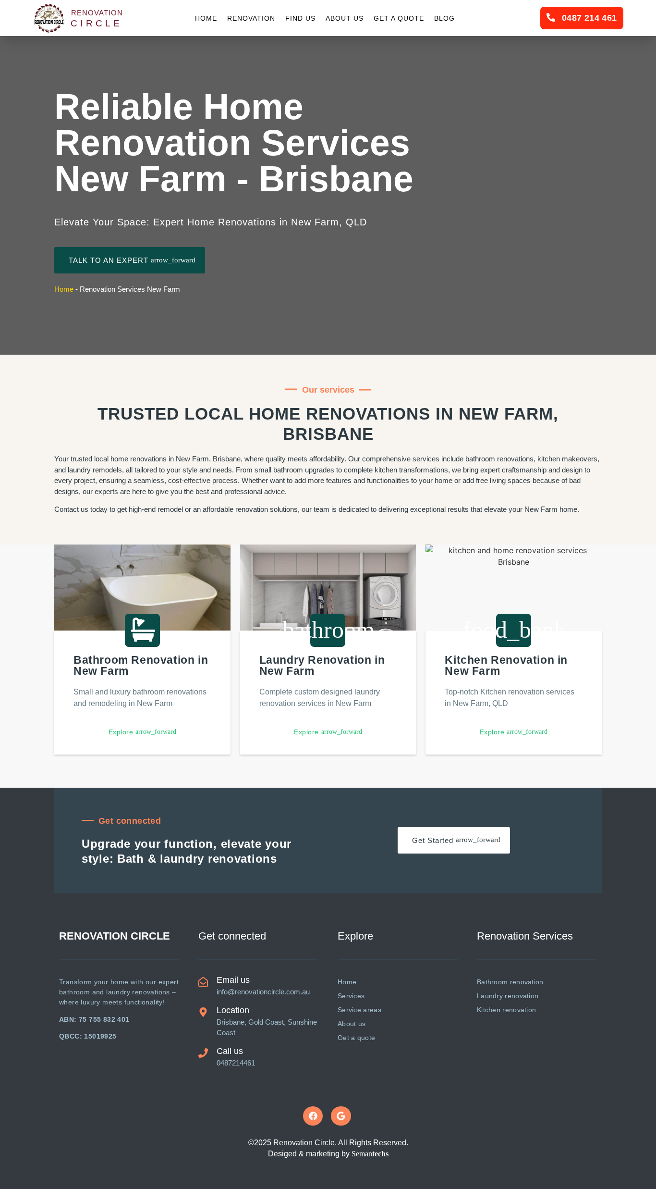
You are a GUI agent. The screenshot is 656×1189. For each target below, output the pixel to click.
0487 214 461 (589, 18)
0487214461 (236, 1063)
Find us (300, 18)
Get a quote (399, 18)
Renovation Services (525, 936)
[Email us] (203, 982)
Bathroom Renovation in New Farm (140, 665)
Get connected (232, 936)
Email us (233, 980)
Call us (230, 1051)
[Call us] (203, 1053)
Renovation (251, 18)
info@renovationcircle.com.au (263, 992)
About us (345, 18)
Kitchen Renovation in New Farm (506, 665)
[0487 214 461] (551, 17)
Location (233, 1010)
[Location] (203, 1012)
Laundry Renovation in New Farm (322, 665)
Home (206, 18)
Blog (444, 18)
